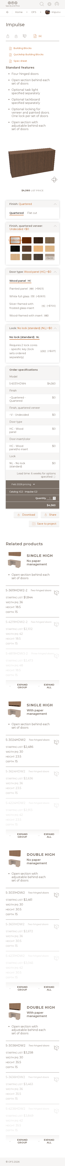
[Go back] (7, 12)
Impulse (56, 12)
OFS (33, 12)
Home (19, 12)
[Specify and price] (13, 2)
